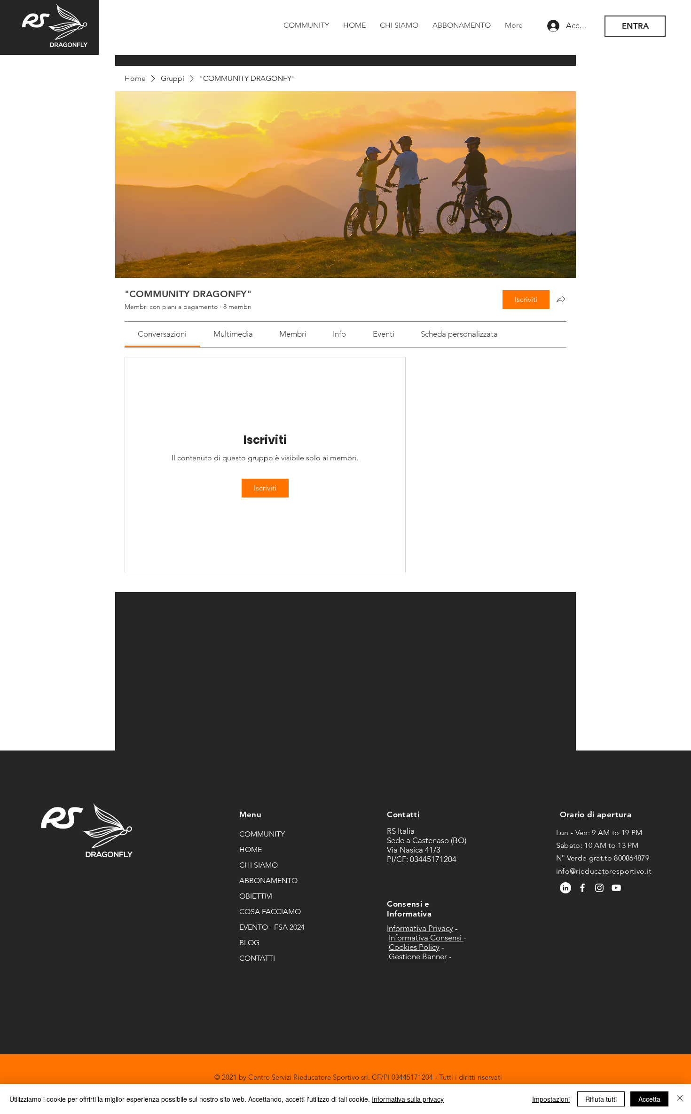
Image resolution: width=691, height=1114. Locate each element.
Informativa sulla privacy (408, 1099)
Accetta (649, 1099)
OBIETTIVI (256, 896)
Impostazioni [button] (551, 1099)
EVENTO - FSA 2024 (272, 927)
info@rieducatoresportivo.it (604, 871)
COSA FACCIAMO (270, 911)
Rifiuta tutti (601, 1099)
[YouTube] (616, 887)
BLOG (249, 942)
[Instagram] (599, 887)
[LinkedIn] (565, 887)
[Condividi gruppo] (560, 299)
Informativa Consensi (426, 937)
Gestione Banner (418, 956)
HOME (250, 849)
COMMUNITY (262, 834)
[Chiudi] (679, 1098)
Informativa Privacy (420, 928)
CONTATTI (257, 958)
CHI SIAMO (258, 865)
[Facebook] (582, 887)
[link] (162, 334)
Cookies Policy (414, 947)
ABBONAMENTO (268, 880)
